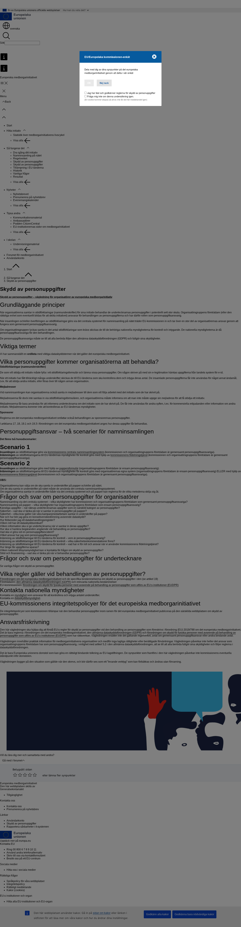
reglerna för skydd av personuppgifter (135, 93)
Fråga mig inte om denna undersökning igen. (110, 96)
